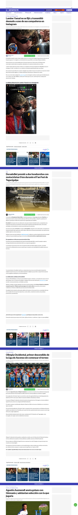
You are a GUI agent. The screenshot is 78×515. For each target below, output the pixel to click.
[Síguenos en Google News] (35, 143)
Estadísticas (47, 12)
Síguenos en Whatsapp (30, 55)
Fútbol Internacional (38, 12)
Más (9, 170)
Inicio (7, 14)
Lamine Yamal (23, 74)
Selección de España (17, 146)
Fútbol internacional (12, 14)
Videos (54, 12)
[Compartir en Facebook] (28, 143)
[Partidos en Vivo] (49, 10)
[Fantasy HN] (60, 10)
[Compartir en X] (33, 143)
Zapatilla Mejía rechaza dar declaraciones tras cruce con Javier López (26, 449)
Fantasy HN (10, 7)
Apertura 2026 (16, 462)
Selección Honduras (18, 12)
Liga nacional (11, 350)
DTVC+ (7, 7)
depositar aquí (43, 280)
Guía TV (62, 12)
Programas (69, 12)
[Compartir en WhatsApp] (30, 143)
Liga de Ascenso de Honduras (25, 462)
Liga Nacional (8, 12)
